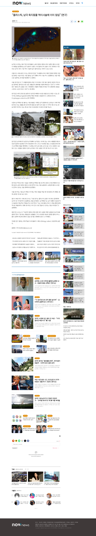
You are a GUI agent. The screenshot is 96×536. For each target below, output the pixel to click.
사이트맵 (76, 522)
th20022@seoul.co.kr (25, 228)
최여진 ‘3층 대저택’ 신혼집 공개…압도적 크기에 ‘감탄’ (39, 496)
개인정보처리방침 (50, 522)
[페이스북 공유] (71, 22)
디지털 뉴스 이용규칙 (70, 522)
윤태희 (13, 21)
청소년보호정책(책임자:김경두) (59, 522)
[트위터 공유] (75, 22)
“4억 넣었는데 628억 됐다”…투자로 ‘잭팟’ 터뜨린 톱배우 (22, 496)
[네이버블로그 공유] (82, 22)
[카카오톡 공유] (78, 22)
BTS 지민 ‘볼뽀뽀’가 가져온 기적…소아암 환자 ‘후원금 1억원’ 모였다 (51, 483)
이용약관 (44, 522)
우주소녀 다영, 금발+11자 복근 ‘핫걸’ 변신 (55, 495)
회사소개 (40, 522)
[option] (19, 479)
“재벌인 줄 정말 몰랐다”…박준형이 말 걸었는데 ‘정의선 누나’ (35, 483)
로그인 (36, 522)
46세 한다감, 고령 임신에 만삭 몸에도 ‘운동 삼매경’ (22, 503)
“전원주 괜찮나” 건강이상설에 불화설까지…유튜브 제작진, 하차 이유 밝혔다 (18, 483)
